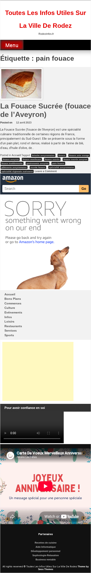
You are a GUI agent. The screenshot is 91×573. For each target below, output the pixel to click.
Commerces (12, 303)
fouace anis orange (79, 155)
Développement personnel (45, 551)
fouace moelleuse (32, 159)
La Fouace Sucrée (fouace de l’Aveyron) (45, 110)
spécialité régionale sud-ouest (17, 171)
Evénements (13, 312)
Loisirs (9, 321)
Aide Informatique (46, 547)
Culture (9, 307)
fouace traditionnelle (12, 163)
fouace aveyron (11, 159)
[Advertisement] (37, 371)
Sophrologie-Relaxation (45, 555)
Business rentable (46, 559)
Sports (9, 335)
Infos (8, 317)
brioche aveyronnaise (43, 155)
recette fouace (37, 167)
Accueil (16, 155)
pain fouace (58, 163)
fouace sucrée (52, 159)
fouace (61, 155)
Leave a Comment (45, 171)
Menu (11, 45)
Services (10, 330)
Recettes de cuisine (46, 542)
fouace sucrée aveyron (75, 159)
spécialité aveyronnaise (61, 167)
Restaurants (13, 326)
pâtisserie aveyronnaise (14, 167)
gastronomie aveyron (37, 163)
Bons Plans (12, 298)
